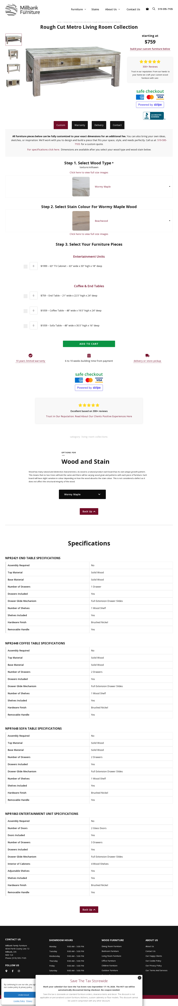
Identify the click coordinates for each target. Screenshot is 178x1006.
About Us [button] (111, 9)
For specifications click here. (43, 149)
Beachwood (101, 220)
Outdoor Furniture (110, 970)
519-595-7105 (165, 9)
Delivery (98, 125)
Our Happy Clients (154, 956)
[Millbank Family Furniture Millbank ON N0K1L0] (20, 10)
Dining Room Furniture (112, 946)
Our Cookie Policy (153, 960)
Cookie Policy (19, 1001)
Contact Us (133, 9)
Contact (117, 125)
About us (150, 946)
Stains (95, 9)
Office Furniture (109, 960)
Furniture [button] (77, 9)
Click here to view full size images (89, 172)
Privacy (29, 1001)
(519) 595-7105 (19, 958)
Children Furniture (109, 965)
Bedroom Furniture (110, 951)
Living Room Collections (82, 22)
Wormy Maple (103, 186)
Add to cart (89, 343)
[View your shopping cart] (147, 8)
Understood (23, 995)
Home (59, 22)
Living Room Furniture (111, 956)
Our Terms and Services (156, 970)
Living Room (68, 22)
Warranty (80, 125)
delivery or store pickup (147, 360)
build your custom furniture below (150, 48)
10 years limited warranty (30, 360)
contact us (150, 951)
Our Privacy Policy (154, 965)
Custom (60, 125)
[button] (154, 8)
